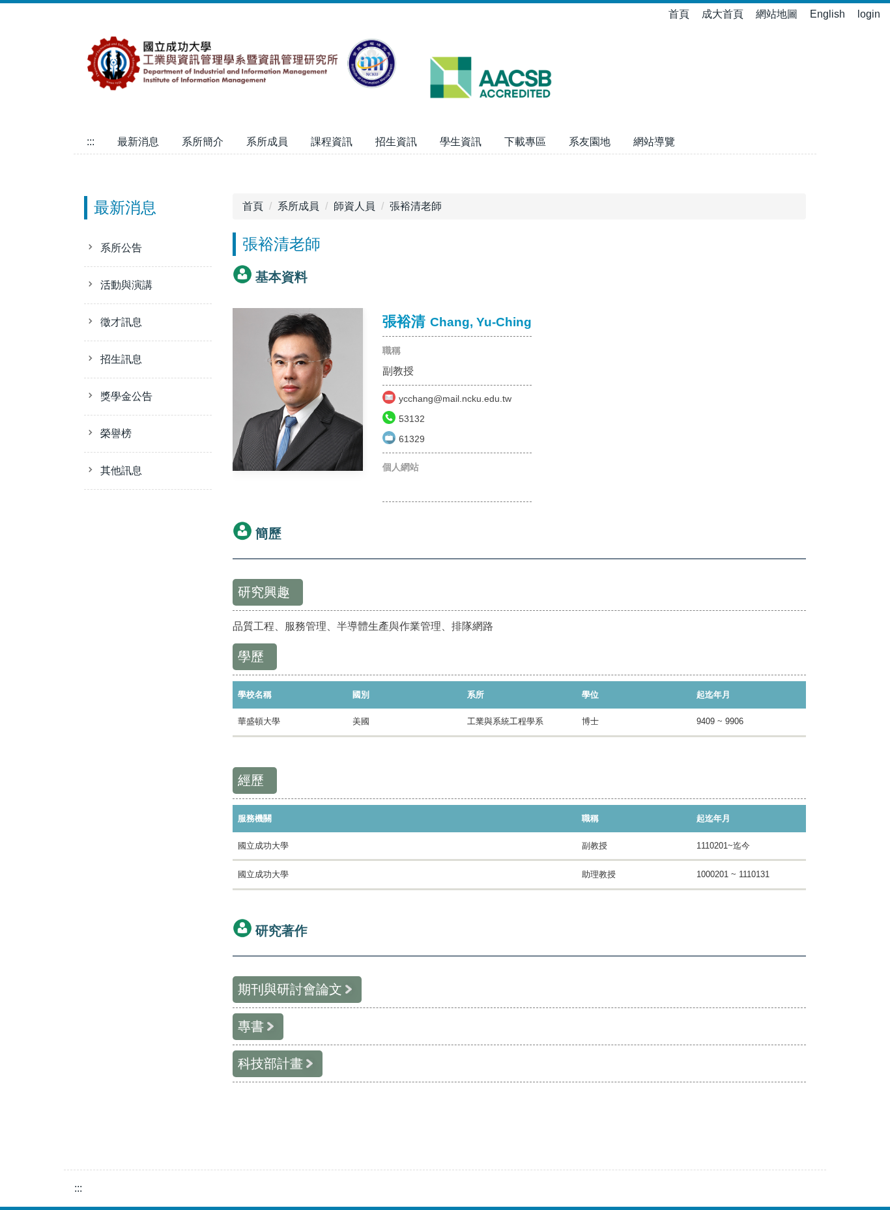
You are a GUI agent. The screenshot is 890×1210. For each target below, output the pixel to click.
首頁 (678, 14)
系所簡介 (202, 141)
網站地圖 (776, 14)
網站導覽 (654, 141)
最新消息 (138, 141)
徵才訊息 (121, 322)
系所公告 (121, 247)
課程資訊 (331, 141)
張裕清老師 (416, 206)
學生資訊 (460, 141)
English (827, 14)
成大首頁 (722, 14)
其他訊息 (121, 470)
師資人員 (354, 206)
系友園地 (589, 141)
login (868, 14)
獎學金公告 (126, 396)
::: (90, 141)
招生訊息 (121, 359)
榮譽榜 (116, 433)
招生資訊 (396, 141)
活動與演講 (126, 284)
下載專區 (525, 141)
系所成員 (267, 141)
